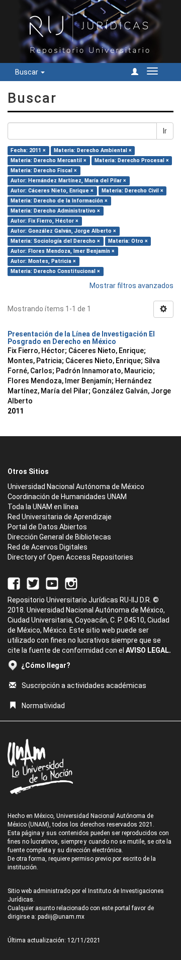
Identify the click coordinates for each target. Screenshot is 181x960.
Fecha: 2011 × (28, 150)
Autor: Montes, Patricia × (43, 261)
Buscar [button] (27, 72)
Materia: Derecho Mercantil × (48, 160)
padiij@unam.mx (61, 916)
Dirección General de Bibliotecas (59, 537)
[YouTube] (52, 583)
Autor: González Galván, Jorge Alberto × (63, 231)
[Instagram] (71, 583)
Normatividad (43, 706)
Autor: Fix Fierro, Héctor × (44, 221)
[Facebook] (14, 583)
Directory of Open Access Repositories (70, 557)
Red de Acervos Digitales (47, 547)
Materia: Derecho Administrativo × (55, 211)
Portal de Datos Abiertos (47, 527)
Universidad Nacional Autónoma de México (76, 487)
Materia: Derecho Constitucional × (55, 271)
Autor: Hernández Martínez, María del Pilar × (68, 180)
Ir (165, 131)
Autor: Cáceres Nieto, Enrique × (52, 190)
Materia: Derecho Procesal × (132, 160)
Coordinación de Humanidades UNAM (67, 497)
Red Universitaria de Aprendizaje (60, 517)
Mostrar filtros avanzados (131, 286)
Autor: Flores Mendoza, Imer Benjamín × (63, 251)
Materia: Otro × (128, 241)
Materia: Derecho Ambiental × (93, 150)
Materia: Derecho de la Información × (59, 200)
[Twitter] (33, 583)
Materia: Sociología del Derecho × (55, 241)
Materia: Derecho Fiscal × (44, 170)
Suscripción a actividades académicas (84, 685)
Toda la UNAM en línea (43, 507)
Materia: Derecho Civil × (132, 190)
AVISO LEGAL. (148, 650)
